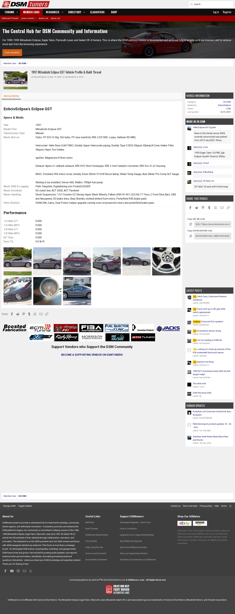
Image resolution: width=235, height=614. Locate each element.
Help (216, 506)
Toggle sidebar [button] (25, 506)
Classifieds (97, 12)
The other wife (199, 383)
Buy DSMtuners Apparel (131, 541)
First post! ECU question (208, 321)
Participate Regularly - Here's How (135, 522)
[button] (17, 12)
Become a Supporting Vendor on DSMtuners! (92, 354)
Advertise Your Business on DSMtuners (138, 559)
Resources (52, 12)
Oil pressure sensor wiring (207, 331)
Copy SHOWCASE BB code (199, 230)
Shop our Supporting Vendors (134, 553)
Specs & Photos (11, 96)
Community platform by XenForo (97, 580)
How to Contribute (128, 528)
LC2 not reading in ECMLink (208, 340)
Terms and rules (190, 506)
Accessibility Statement (96, 559)
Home (224, 506)
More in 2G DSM (195, 122)
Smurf (201, 163)
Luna (201, 147)
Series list (55, 18)
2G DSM (227, 102)
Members (89, 522)
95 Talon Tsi (204, 181)
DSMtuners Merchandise (96, 535)
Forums (9, 12)
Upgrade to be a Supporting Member (137, 535)
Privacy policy (206, 506)
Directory (74, 12)
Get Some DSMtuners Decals (133, 547)
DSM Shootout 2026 (202, 393)
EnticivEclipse (40, 77)
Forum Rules (91, 541)
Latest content (27, 18)
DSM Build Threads (10, 18)
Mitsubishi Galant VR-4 (116, 600)
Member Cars (31, 12)
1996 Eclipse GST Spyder (204, 127)
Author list (43, 18)
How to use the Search (95, 553)
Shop (114, 12)
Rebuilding (203, 172)
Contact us (175, 506)
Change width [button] (9, 506)
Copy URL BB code (196, 219)
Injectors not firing (204, 362)
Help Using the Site (94, 547)
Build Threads (91, 528)
